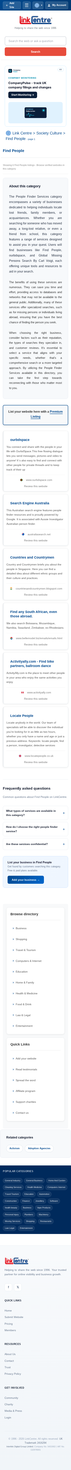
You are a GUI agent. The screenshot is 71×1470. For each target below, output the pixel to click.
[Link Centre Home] (35, 20)
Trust (8, 1367)
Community (11, 1397)
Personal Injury (12, 1214)
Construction (11, 1201)
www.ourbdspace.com (39, 479)
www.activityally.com (39, 692)
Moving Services (12, 1221)
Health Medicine (34, 1187)
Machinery (43, 1214)
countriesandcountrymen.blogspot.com (39, 588)
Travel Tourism (12, 1194)
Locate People (21, 716)
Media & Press (13, 1410)
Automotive (44, 1194)
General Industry (12, 1180)
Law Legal (9, 1228)
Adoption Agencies (39, 1148)
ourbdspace (20, 440)
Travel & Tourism (26, 950)
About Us (10, 1354)
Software (54, 1201)
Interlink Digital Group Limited (19, 1446)
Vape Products (44, 1207)
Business (21, 928)
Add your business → (26, 879)
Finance (26, 1201)
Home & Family (25, 982)
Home (8, 1310)
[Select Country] (9, 133)
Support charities (26, 1101)
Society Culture (49, 133)
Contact (9, 1360)
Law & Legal (23, 1015)
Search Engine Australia (29, 503)
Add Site (11, 5)
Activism (14, 1148)
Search (35, 51)
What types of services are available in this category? (31, 813)
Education (22, 971)
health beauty (11, 1207)
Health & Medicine (26, 993)
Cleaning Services (13, 1187)
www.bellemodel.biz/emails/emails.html (39, 638)
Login (8, 1417)
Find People (16, 139)
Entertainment (24, 1025)
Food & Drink (23, 1004)
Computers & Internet (28, 960)
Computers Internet (56, 1187)
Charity (9, 1404)
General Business (34, 1180)
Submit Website (14, 1317)
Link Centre (22, 133)
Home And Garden (56, 1180)
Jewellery (39, 1201)
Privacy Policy (13, 1373)
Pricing (9, 1323)
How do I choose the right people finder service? (32, 829)
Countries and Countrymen (32, 557)
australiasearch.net (39, 534)
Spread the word (26, 1080)
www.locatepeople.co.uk (39, 755)
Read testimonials (26, 1069)
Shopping (21, 939)
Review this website (36, 486)
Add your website (26, 1058)
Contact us (22, 1112)
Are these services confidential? (27, 844)
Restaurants (45, 1221)
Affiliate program (25, 1090)
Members (10, 1330)
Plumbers (28, 1214)
